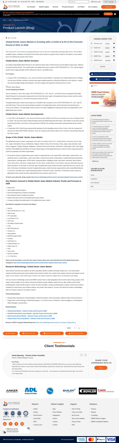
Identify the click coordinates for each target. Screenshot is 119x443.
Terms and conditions (78, 418)
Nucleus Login (97, 1)
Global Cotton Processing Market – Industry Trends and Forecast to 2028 (31, 318)
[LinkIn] (79, 328)
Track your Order (77, 412)
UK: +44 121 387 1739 (24, 1)
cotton (52, 155)
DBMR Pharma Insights (98, 418)
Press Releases (95, 182)
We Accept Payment (68, 439)
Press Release (57, 412)
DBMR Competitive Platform (99, 421)
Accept (108, 14)
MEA (35, 421)
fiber (40, 163)
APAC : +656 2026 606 (37, 1)
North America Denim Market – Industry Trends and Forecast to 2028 (29, 316)
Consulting (94, 415)
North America (37, 415)
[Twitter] (83, 328)
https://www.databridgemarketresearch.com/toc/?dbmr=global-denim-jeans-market (40, 262)
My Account (75, 415)
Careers (55, 421)
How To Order (76, 409)
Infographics (94, 179)
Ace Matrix (81, 7)
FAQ (73, 425)
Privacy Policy (76, 421)
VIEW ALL (95, 161)
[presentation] (81, 355)
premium (54, 173)
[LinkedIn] (5, 424)
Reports (93, 412)
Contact (55, 425)
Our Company (92, 7)
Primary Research (68, 7)
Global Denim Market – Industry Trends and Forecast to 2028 (27, 311)
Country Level (37, 425)
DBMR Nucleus (98, 60)
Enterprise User (98, 43)
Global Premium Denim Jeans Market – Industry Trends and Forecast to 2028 (32, 313)
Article (92, 175)
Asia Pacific (37, 418)
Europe (35, 412)
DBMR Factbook (98, 52)
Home (4, 20)
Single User (97, 47)
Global (35, 409)
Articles (55, 418)
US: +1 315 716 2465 (11, 1)
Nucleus (55, 7)
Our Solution (31, 7)
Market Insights (44, 7)
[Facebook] (74, 328)
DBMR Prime (97, 56)
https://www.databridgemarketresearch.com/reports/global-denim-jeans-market (57, 177)
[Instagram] (22, 424)
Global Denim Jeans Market (16, 52)
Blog (10, 20)
